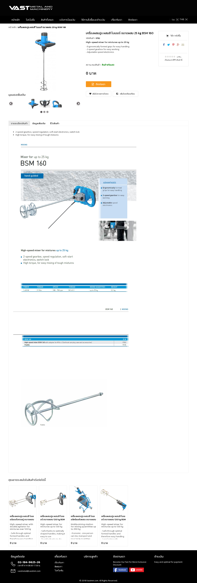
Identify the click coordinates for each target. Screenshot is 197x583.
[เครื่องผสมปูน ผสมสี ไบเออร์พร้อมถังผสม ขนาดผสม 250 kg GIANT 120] (83, 499)
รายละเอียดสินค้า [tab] (19, 123)
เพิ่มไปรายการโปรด (100, 93)
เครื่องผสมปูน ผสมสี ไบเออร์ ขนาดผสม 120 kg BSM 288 (113, 518)
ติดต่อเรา (100, 84)
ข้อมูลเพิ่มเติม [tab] (38, 123)
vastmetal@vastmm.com (29, 571)
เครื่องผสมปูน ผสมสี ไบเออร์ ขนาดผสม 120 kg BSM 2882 (52, 518)
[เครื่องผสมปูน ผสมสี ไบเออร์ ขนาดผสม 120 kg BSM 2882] (53, 499)
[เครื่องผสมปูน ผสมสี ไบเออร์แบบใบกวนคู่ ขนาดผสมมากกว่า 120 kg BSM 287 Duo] (22, 499)
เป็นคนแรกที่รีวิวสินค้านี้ (173, 60)
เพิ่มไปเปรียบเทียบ (127, 93)
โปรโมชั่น (59, 570)
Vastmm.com (92, 580)
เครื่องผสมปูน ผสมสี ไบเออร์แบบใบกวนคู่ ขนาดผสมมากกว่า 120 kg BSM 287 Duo (22, 518)
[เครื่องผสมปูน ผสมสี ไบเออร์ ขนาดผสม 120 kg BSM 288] (114, 499)
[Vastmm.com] (31, 8)
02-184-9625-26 (29, 562)
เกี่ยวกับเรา (59, 562)
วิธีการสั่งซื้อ (175, 35)
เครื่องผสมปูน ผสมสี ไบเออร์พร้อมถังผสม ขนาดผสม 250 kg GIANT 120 (83, 518)
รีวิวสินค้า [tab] (54, 123)
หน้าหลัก (12, 27)
